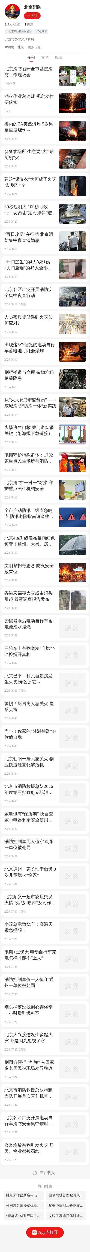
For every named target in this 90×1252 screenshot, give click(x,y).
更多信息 (34, 47)
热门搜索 (45, 1186)
